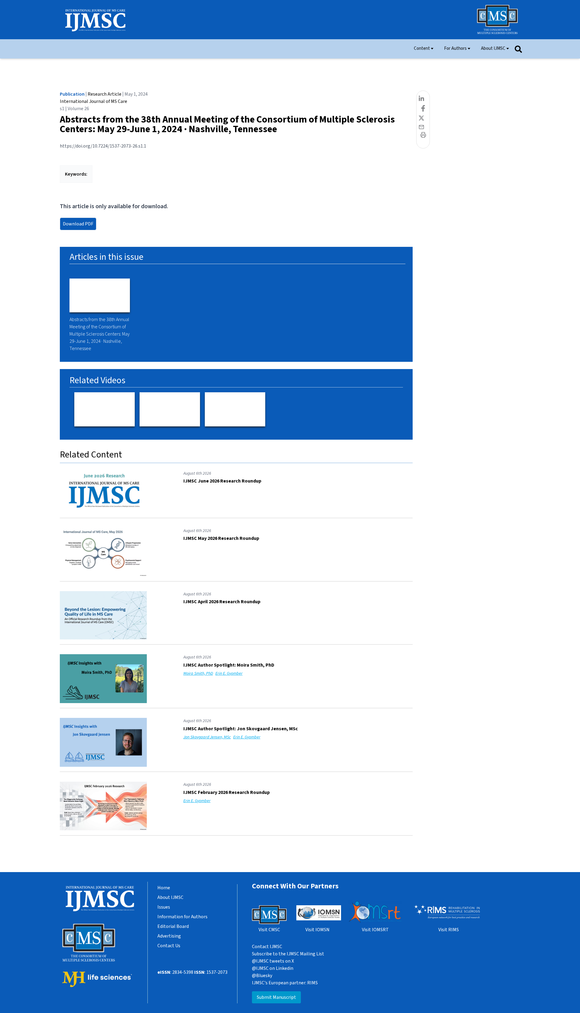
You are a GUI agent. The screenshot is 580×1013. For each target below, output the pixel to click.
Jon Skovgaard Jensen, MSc (207, 737)
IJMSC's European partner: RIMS (285, 983)
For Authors (455, 48)
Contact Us (168, 945)
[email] (423, 128)
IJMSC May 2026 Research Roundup (221, 538)
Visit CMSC (269, 929)
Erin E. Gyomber (229, 674)
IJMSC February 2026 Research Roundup (226, 792)
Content (422, 48)
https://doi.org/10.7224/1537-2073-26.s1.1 (103, 146)
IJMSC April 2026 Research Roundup (221, 601)
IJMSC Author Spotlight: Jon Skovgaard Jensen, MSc (240, 728)
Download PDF (78, 224)
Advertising (169, 936)
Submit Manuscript (276, 997)
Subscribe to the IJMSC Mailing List (288, 954)
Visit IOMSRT (375, 929)
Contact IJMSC (267, 946)
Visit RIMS (448, 929)
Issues (163, 907)
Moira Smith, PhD (198, 674)
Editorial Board (173, 926)
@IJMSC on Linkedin (272, 968)
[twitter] (423, 119)
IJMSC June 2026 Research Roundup (222, 481)
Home (163, 887)
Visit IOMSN (317, 929)
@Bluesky (262, 975)
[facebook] (423, 109)
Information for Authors (182, 916)
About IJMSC (493, 48)
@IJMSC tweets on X (273, 961)
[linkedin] (423, 100)
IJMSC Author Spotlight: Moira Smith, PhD (228, 665)
